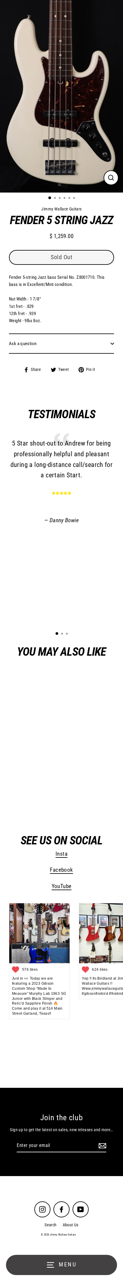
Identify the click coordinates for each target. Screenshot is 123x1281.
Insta (61, 854)
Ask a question (22, 343)
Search (50, 1224)
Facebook (61, 870)
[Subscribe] (101, 1145)
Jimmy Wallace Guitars (46, 800)
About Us (71, 1224)
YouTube (62, 886)
